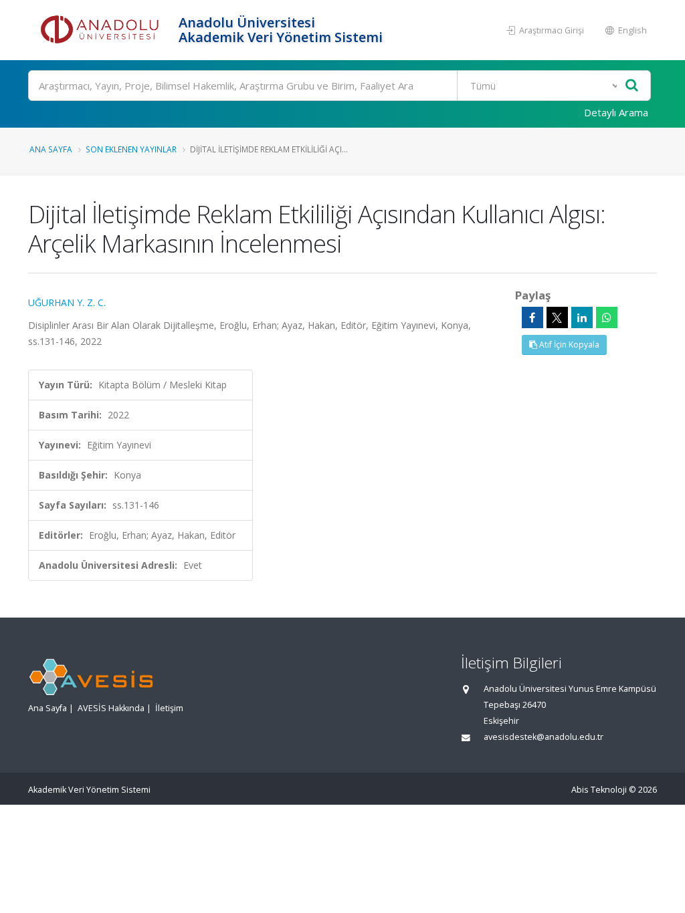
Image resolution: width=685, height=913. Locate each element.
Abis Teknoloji (599, 789)
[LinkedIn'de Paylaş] (582, 317)
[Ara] (632, 86)
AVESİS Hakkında (111, 708)
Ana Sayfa (50, 149)
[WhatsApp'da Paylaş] (606, 317)
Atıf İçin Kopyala (568, 344)
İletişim (169, 708)
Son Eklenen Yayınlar (131, 149)
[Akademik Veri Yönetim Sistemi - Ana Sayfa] (101, 30)
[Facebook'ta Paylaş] (532, 317)
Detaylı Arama (616, 112)
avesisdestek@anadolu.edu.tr (543, 737)
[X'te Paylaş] (557, 317)
